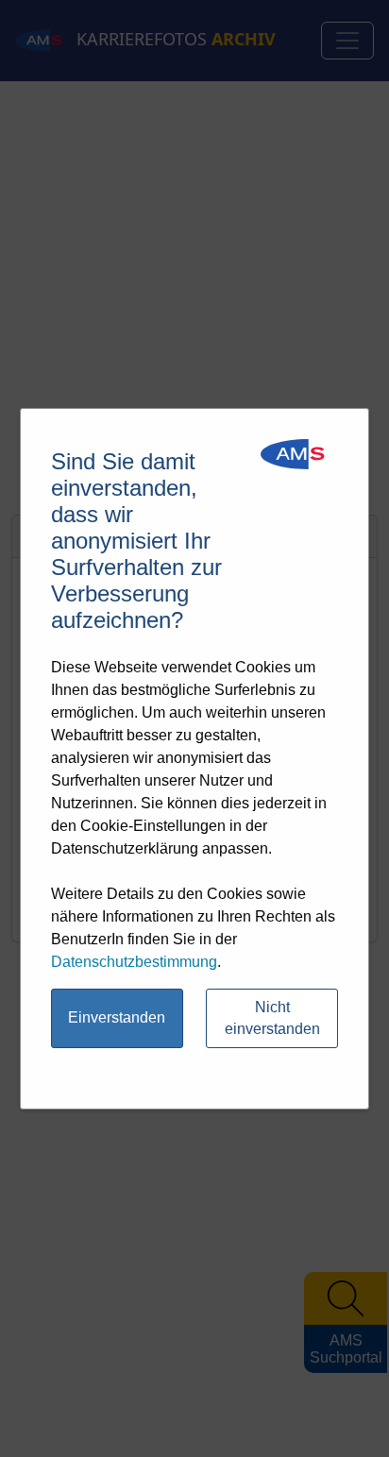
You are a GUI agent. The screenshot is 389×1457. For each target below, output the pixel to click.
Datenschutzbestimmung (134, 962)
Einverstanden (116, 1017)
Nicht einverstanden (272, 1018)
